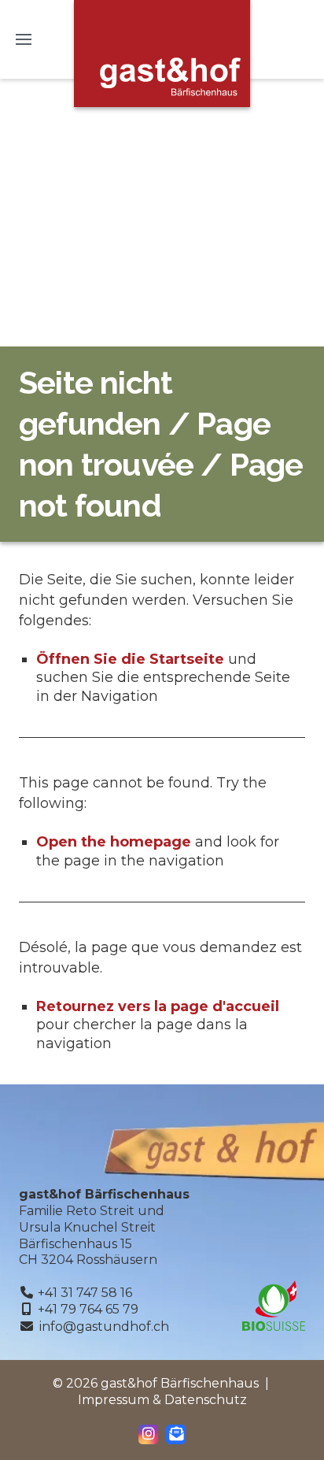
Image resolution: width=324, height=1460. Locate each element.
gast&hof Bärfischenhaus (162, 53)
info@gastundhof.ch (104, 1326)
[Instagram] (148, 1434)
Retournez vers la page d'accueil (157, 1006)
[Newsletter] (176, 1434)
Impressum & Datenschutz (162, 1399)
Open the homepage (113, 841)
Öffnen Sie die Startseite (130, 659)
